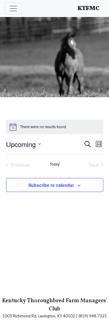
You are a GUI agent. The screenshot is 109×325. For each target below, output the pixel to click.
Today (55, 164)
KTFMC (88, 8)
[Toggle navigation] (13, 8)
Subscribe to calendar (51, 185)
